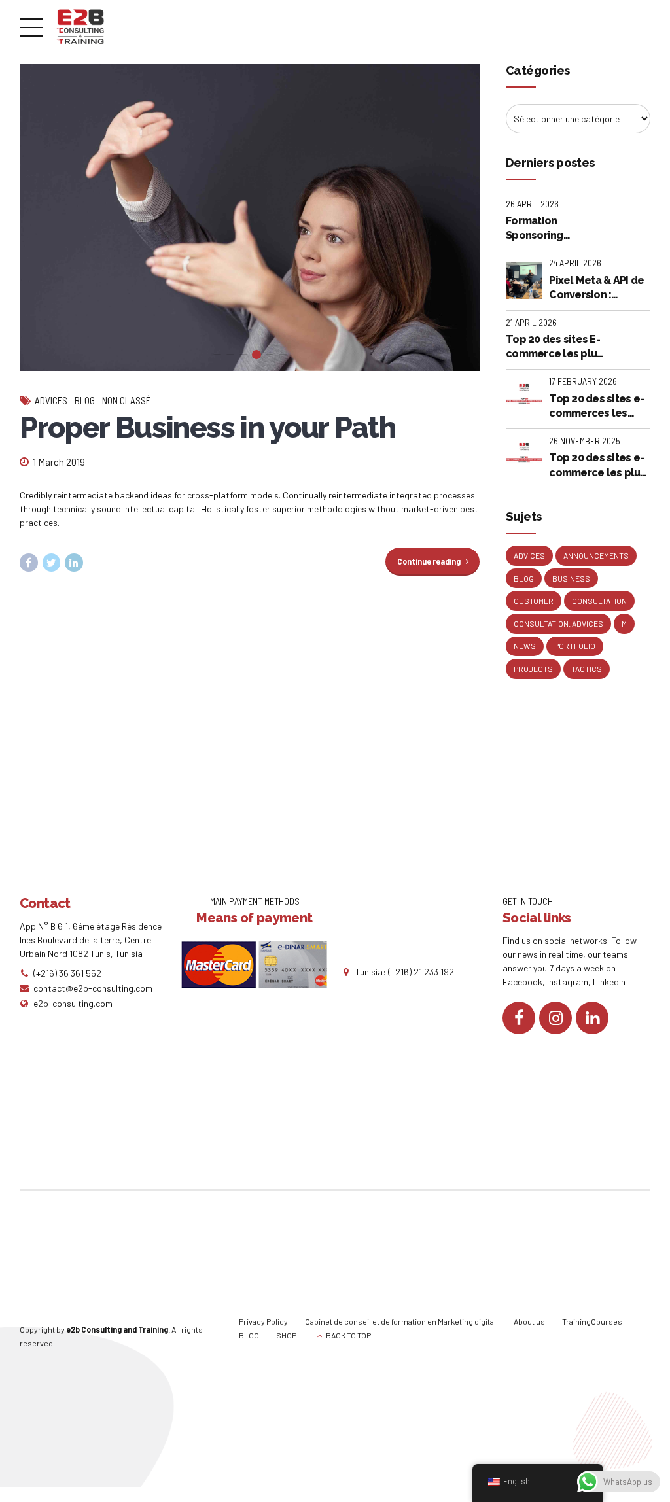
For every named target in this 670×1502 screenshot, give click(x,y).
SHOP (286, 1335)
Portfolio (574, 645)
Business (571, 578)
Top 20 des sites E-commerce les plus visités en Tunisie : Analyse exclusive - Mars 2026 (554, 347)
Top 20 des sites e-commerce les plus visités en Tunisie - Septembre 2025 (597, 465)
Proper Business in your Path (207, 427)
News (525, 645)
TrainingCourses (592, 1321)
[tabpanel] (250, 217)
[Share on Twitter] (52, 562)
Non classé (126, 400)
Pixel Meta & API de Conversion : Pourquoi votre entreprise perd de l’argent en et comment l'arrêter (596, 288)
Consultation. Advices (558, 623)
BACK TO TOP (348, 1335)
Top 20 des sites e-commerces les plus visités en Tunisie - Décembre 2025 (598, 407)
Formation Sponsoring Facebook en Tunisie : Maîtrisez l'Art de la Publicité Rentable (553, 229)
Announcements (596, 555)
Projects (533, 668)
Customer (534, 600)
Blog (85, 400)
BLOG (249, 1335)
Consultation (599, 600)
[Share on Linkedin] (74, 562)
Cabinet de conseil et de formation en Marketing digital (400, 1321)
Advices (51, 400)
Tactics (586, 668)
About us (529, 1321)
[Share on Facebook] (29, 562)
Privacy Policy (263, 1321)
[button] (41, 217)
